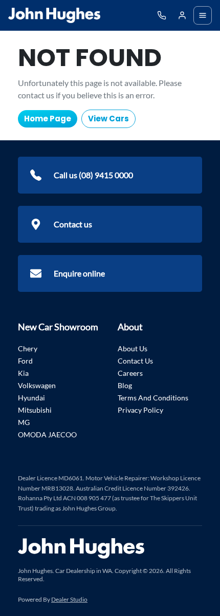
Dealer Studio (69, 599)
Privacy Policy (140, 410)
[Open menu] (202, 15)
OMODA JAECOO (47, 434)
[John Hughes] (54, 15)
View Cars (108, 118)
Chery (27, 348)
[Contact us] (182, 15)
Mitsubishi (35, 410)
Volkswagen (37, 385)
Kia (23, 373)
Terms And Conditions (153, 397)
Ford (25, 360)
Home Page (47, 118)
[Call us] (161, 15)
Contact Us (135, 360)
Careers (130, 373)
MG (24, 422)
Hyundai (31, 397)
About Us (132, 348)
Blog (125, 385)
